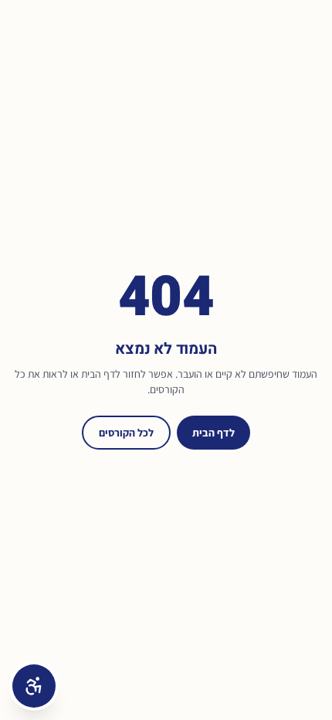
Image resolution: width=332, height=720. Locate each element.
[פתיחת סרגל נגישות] (34, 686)
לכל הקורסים (126, 433)
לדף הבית (213, 433)
